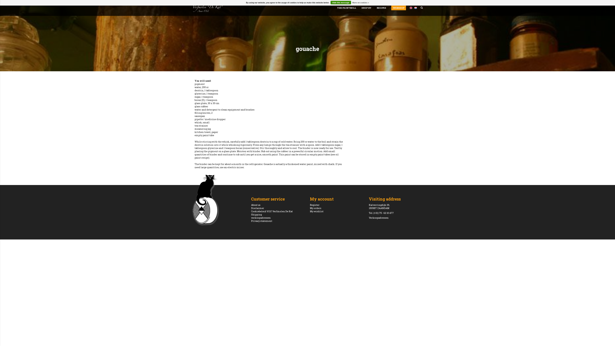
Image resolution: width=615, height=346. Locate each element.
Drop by (366, 7)
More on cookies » (360, 3)
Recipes (381, 7)
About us (255, 204)
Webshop (398, 7)
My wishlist (317, 211)
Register (315, 204)
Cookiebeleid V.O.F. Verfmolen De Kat (272, 211)
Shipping (256, 214)
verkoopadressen (261, 217)
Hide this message (340, 3)
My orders (315, 208)
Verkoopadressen (379, 217)
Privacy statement (261, 220)
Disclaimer (257, 208)
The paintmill (346, 7)
